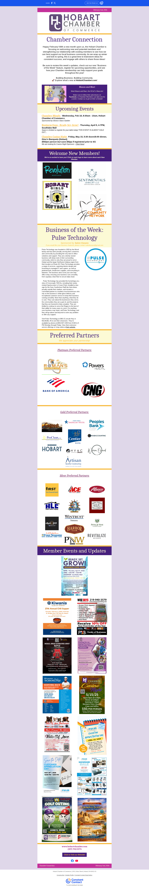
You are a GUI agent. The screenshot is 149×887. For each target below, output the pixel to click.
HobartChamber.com (86, 80)
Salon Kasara (81, 243)
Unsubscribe (60, 875)
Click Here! (80, 144)
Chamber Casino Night (54, 136)
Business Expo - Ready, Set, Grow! (60, 125)
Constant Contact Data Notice (83, 875)
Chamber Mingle (51, 115)
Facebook (72, 97)
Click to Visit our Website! (74, 855)
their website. (70, 327)
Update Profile (69, 875)
